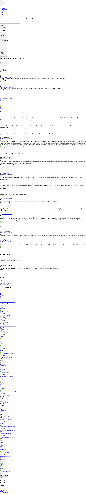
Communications (9, 283)
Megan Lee (1, 312)
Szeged (4, 282)
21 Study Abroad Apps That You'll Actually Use (5, 311)
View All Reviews (2, 276)
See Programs (2, 24)
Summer (3, 284)
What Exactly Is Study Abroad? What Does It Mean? (6, 419)
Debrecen (2, 282)
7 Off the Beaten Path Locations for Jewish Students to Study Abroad (7, 353)
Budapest (3, 10)
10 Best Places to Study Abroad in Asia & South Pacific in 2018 (7, 357)
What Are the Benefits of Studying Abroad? (5, 329)
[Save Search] (1, 16)
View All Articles (2, 473)
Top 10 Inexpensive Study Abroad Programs (5, 452)
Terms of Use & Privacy (2, 492)
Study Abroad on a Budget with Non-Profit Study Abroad (6, 376)
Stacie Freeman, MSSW (2, 308)
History (4, 283)
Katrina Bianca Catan (2, 369)
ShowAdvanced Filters (3, 25)
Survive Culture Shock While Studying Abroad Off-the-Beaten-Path (7, 342)
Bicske (5, 282)
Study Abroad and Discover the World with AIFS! (5, 66)
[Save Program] (1, 59)
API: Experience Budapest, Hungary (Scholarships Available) (6, 87)
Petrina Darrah (1, 347)
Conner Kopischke (2, 445)
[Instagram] (1, 491)
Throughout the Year (9, 284)
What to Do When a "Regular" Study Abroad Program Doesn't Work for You (8, 422)
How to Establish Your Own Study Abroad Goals (5, 349)
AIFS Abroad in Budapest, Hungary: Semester (7, 158)
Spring (1, 284)
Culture (1, 283)
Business (3, 283)
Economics (6, 283)
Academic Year (5, 284)
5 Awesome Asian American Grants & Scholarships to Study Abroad (7, 448)
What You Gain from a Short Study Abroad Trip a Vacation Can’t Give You (8, 391)
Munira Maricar (2, 399)
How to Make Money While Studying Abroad (5, 315)
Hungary (2, 14)
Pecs (0, 282)
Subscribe (1, 477)
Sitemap (7, 492)
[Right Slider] (1, 305)
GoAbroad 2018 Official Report (3, 441)
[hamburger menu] (3, 6)
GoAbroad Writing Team (3, 365)
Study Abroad (3, 8)
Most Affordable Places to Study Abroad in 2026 (5, 372)
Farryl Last (1, 336)
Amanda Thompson (2, 343)
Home (2, 12)
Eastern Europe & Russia (4, 9)
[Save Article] (1, 309)
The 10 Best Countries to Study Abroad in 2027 (5, 322)
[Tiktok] (3, 491)
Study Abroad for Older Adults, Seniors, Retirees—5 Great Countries (7, 346)
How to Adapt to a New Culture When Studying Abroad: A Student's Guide (8, 326)
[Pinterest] (2, 491)
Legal (6, 492)
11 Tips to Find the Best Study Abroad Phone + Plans (6, 318)
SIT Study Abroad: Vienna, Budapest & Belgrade (5, 77)
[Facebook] (0, 491)
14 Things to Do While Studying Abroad (4, 332)
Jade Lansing (1, 319)
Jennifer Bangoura (2, 339)
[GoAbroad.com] (1, 0)
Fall (0, 284)
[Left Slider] (0, 305)
